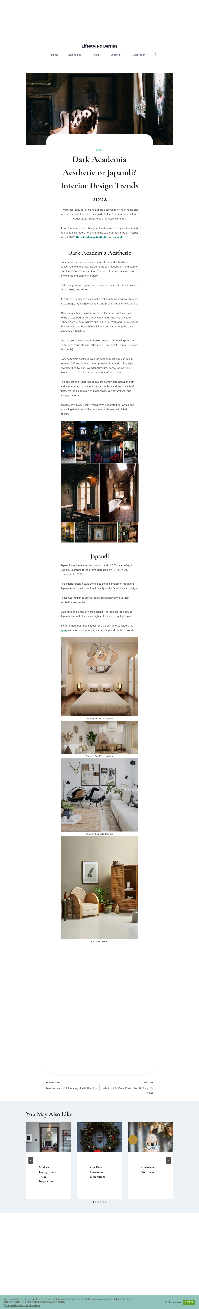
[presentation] (48, 1137)
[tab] (93, 1202)
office (125, 404)
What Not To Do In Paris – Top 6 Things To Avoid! (128, 1087)
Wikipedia (66, 349)
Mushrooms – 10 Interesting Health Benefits (71, 1085)
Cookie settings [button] (173, 1302)
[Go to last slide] (30, 1160)
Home (54, 54)
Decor (99, 150)
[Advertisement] (93, 22)
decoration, (117, 266)
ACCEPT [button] (189, 1302)
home (63, 630)
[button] (67, 431)
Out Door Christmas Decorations (97, 1172)
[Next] (168, 1160)
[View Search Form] (155, 55)
